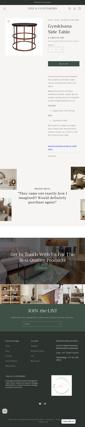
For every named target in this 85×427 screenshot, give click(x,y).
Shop (7, 351)
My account (35, 361)
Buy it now (63, 64)
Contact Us (42, 268)
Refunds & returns (37, 351)
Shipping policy (43, 422)
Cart (32, 356)
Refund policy (10, 366)
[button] (4, 8)
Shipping (34, 346)
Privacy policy (60, 419)
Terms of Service (11, 361)
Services (9, 356)
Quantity (51, 45)
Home (8, 346)
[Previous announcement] (4, 2)
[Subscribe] (59, 324)
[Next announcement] (80, 2)
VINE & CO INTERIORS (20, 419)
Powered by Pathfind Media (35, 419)
